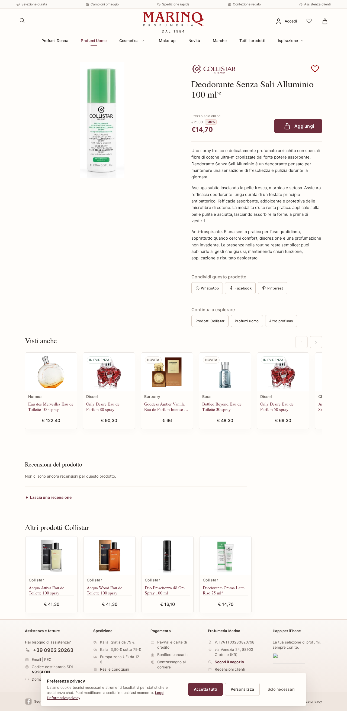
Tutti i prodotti (252, 40)
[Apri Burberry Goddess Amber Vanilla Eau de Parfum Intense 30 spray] (167, 372)
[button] (315, 69)
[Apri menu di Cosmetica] (143, 41)
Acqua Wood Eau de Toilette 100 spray (104, 590)
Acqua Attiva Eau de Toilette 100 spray (46, 590)
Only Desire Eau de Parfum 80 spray (103, 406)
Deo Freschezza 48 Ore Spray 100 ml (165, 590)
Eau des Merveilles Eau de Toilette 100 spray (50, 406)
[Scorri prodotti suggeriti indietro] (301, 342)
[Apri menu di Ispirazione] (302, 41)
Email (36, 659)
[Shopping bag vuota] (325, 21)
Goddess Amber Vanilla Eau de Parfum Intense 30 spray (166, 406)
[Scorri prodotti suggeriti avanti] (316, 342)
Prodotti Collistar (210, 321)
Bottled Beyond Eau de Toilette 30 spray (222, 406)
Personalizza (242, 689)
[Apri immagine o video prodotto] (102, 120)
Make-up (167, 40)
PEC (48, 659)
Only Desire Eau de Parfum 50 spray (277, 406)
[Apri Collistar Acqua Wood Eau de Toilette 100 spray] (109, 555)
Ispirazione (288, 40)
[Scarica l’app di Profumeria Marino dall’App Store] (289, 658)
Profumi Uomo (94, 40)
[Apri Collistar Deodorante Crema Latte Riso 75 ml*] (225, 555)
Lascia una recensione (51, 497)
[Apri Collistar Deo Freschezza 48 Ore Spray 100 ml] (167, 555)
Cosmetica (129, 40)
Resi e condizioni (114, 669)
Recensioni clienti (230, 669)
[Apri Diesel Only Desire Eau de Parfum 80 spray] (109, 372)
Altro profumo (281, 321)
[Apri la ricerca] (22, 21)
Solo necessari (281, 689)
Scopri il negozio (229, 662)
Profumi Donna (54, 40)
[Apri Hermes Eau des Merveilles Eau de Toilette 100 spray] (51, 372)
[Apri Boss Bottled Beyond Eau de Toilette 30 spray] (225, 372)
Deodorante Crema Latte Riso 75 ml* (224, 590)
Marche (220, 40)
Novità (194, 40)
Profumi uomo (247, 321)
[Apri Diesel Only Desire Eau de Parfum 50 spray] (283, 372)
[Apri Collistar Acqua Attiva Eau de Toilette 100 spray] (51, 555)
